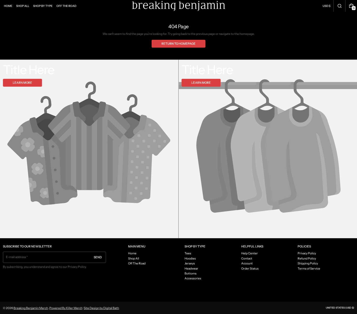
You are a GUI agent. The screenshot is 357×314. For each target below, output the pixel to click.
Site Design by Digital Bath (101, 308)
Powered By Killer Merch (65, 308)
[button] (339, 6)
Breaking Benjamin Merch (30, 308)
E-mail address (16, 257)
